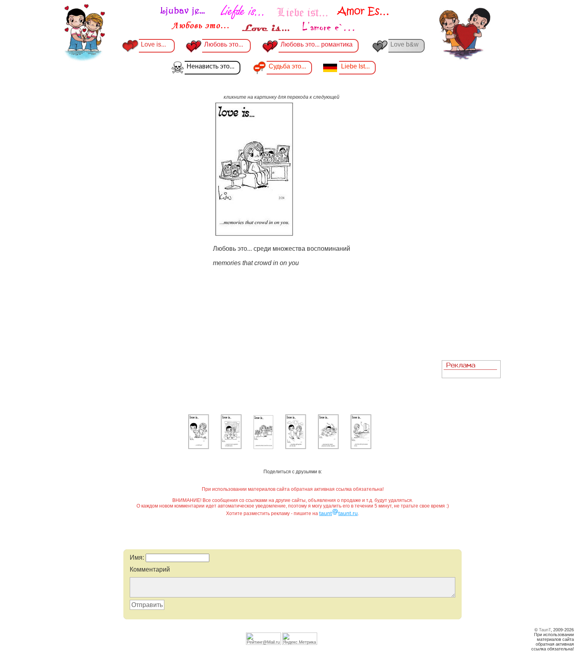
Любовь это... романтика (317, 44)
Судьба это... (287, 66)
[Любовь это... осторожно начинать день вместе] (295, 447)
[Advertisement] (471, 235)
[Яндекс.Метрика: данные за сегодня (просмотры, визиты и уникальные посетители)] (299, 639)
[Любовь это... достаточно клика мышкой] (361, 447)
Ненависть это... (210, 66)
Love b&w (404, 44)
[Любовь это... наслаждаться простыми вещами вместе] (328, 447)
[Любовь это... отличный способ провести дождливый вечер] (231, 447)
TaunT (545, 629)
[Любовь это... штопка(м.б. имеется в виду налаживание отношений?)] (198, 447)
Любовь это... (224, 44)
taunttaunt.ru (338, 513)
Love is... (153, 44)
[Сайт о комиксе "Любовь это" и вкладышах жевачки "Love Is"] (274, 19)
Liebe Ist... (355, 66)
